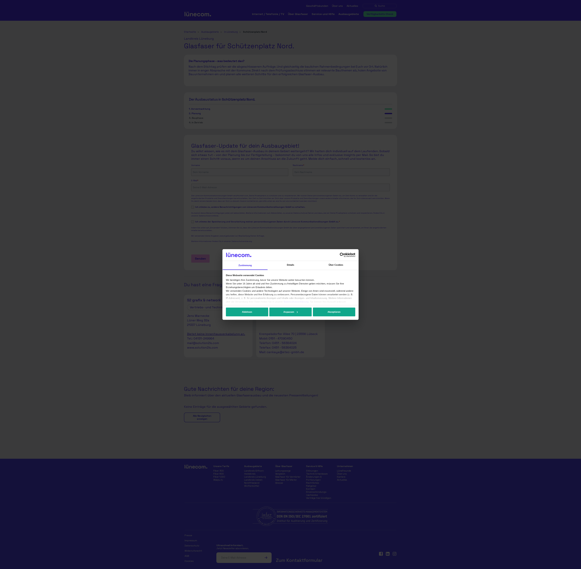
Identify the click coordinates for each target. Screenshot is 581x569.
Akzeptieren (334, 312)
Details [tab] (290, 265)
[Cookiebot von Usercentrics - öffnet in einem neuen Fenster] (342, 255)
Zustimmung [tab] (245, 265)
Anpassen (288, 312)
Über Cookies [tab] (336, 265)
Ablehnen (247, 312)
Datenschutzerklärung (296, 301)
